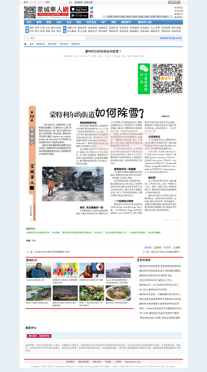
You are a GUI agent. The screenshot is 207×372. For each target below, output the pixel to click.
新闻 (39, 22)
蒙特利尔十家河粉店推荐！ (117, 303)
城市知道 (52, 44)
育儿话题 (82, 31)
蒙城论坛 (179, 14)
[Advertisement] (137, 10)
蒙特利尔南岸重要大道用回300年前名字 (159, 303)
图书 (37, 31)
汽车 (48, 28)
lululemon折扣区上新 (35, 280)
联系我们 (179, 7)
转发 (149, 247)
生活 (69, 22)
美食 (147, 16)
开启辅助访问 (182, 2)
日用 (42, 28)
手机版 (108, 361)
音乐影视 (165, 28)
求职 (37, 28)
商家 (113, 22)
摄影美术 (155, 31)
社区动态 (91, 22)
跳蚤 (49, 22)
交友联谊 (124, 28)
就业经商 (124, 31)
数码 (53, 28)
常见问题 (179, 11)
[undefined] (91, 8)
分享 (168, 247)
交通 (153, 16)
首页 (29, 22)
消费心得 (71, 28)
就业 (129, 16)
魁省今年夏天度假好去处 (37, 303)
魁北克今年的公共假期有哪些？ (166, 252)
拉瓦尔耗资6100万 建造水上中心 (155, 280)
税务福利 (144, 31)
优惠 (141, 16)
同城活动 (165, 31)
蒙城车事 (82, 28)
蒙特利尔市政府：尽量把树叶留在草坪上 (159, 294)
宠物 (48, 31)
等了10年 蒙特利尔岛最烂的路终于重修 (159, 313)
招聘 (31, 28)
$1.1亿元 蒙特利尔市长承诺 (153, 289)
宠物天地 (113, 28)
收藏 (178, 247)
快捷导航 (173, 2)
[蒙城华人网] (46, 17)
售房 (116, 16)
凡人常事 (155, 28)
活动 (135, 16)
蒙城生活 (41, 44)
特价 (79, 22)
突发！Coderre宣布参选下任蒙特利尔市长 (160, 308)
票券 (42, 31)
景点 (159, 16)
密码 (47, 2)
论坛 (59, 22)
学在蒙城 (71, 31)
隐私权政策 (83, 361)
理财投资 (113, 31)
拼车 (53, 31)
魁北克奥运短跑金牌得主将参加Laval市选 (160, 299)
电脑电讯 (103, 28)
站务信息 (97, 361)
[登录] (70, 2)
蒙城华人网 (25, 44)
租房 (110, 16)
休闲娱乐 (144, 28)
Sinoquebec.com (133, 361)
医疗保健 (176, 28)
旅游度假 (176, 31)
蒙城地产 (179, 17)
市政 (34, 240)
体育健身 (134, 28)
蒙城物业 (134, 31)
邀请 (159, 247)
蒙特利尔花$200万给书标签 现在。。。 (159, 275)
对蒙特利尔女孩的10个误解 (91, 280)
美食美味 (92, 28)
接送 (165, 16)
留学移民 (103, 31)
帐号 (26, 2)
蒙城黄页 (126, 22)
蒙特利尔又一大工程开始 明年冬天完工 (159, 285)
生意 (122, 16)
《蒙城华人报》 (144, 22)
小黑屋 (118, 361)
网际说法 (92, 31)
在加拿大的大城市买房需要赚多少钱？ (53, 252)
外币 (31, 31)
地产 (103, 22)
